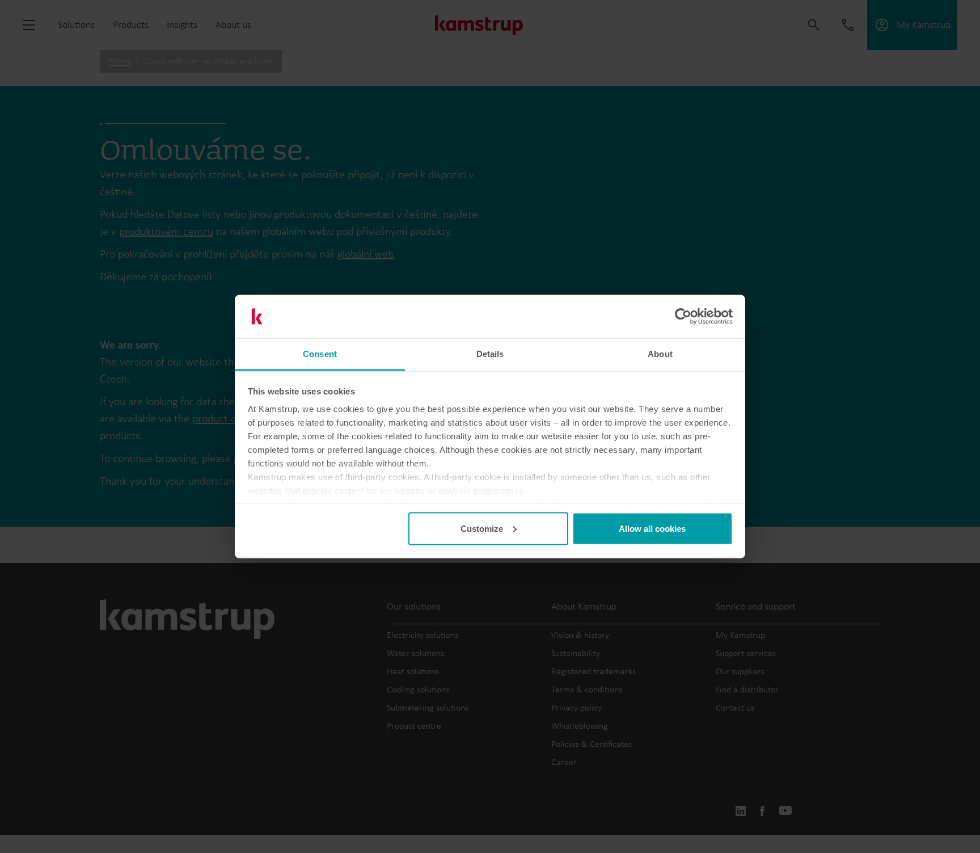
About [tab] (660, 354)
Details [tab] (490, 354)
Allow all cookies (652, 528)
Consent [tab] (320, 354)
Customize (482, 528)
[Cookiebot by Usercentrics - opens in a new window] (683, 316)
